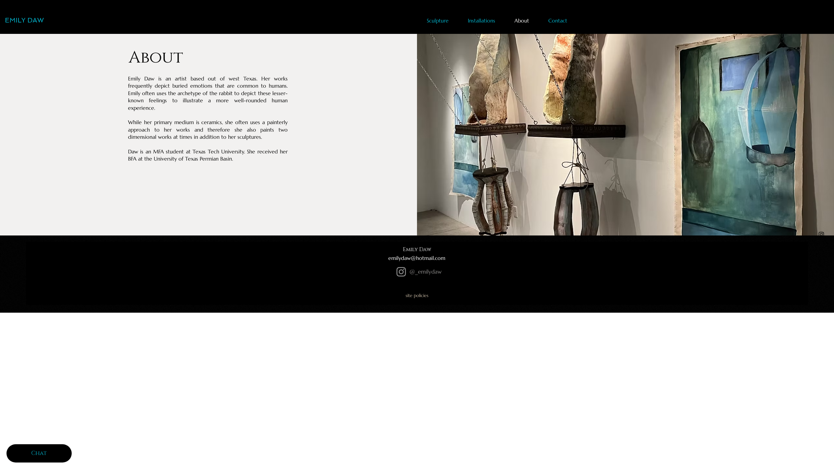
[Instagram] (401, 271)
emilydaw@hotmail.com (416, 258)
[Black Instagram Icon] (821, 234)
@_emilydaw (426, 271)
